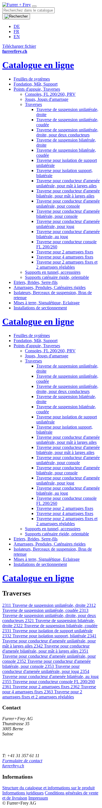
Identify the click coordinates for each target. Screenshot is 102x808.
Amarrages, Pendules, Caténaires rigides (50, 287)
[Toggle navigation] (34, 6)
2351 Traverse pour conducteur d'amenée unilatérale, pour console (49, 656)
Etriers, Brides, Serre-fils (36, 282)
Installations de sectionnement (40, 307)
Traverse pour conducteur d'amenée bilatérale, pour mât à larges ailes (68, 193)
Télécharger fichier (19, 46)
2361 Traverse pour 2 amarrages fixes (36, 686)
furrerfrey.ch (13, 765)
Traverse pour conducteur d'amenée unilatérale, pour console (68, 203)
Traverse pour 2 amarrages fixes (64, 251)
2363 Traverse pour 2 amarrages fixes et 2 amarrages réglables (42, 694)
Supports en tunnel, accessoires (52, 272)
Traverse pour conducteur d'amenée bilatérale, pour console (68, 214)
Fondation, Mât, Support (36, 84)
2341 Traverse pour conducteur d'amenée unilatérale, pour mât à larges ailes (49, 640)
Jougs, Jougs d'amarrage (46, 99)
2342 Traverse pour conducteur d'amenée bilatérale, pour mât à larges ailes (46, 648)
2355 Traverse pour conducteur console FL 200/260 (48, 681)
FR (16, 31)
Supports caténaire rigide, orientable (57, 277)
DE (17, 26)
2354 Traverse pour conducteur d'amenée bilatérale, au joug (50, 674)
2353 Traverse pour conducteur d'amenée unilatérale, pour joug (41, 669)
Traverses (33, 104)
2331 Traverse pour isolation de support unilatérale (47, 630)
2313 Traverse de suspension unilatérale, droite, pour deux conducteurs (49, 615)
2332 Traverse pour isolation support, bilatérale (44, 635)
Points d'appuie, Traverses (37, 89)
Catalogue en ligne (38, 65)
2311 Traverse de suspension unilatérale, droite (44, 605)
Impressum (38, 798)
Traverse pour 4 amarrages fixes (64, 257)
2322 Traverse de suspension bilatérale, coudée (55, 625)
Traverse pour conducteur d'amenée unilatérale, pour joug (68, 224)
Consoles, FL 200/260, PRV (50, 94)
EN (17, 36)
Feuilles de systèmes (32, 79)
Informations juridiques (23, 792)
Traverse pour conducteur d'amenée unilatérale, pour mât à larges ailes (68, 183)
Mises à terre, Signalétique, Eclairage (47, 302)
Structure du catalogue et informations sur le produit (48, 787)
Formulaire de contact (22, 760)
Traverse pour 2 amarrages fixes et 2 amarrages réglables (66, 265)
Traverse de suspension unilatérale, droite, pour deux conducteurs (67, 132)
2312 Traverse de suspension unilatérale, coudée (49, 608)
